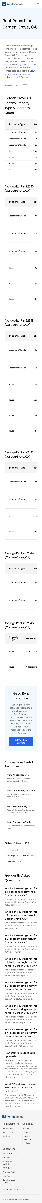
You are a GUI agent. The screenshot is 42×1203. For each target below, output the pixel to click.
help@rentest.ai (17, 1189)
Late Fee (6, 1176)
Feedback (26, 1143)
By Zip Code (7, 1132)
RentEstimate (29, 64)
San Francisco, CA (14, 861)
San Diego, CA (12, 856)
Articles (25, 1128)
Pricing (25, 1132)
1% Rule (6, 1168)
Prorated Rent (8, 1172)
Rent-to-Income (9, 1153)
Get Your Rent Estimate (21, 741)
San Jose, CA (28, 856)
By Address (7, 1128)
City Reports (7, 1136)
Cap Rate (6, 1157)
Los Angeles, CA (13, 850)
